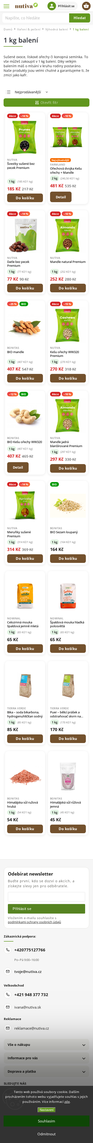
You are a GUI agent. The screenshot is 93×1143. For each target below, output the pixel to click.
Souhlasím (46, 1121)
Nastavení (47, 1110)
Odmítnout (46, 1134)
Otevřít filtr (49, 102)
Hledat (80, 18)
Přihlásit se (22, 909)
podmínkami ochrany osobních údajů (34, 922)
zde (67, 1101)
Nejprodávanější (28, 92)
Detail (61, 197)
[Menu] (6, 6)
